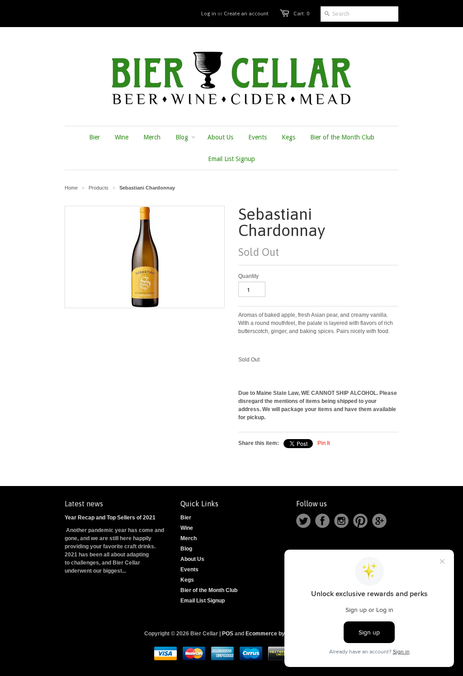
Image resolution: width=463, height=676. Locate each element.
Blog (186, 549)
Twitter (303, 521)
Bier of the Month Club (208, 590)
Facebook (322, 521)
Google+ (379, 521)
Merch (188, 538)
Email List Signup (202, 600)
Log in (208, 13)
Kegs (187, 580)
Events (189, 569)
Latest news (84, 504)
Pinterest (360, 521)
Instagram (341, 521)
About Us (192, 559)
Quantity (248, 276)
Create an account (246, 13)
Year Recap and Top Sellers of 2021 (110, 517)
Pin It (323, 443)
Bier (185, 517)
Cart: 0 (301, 13)
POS (227, 633)
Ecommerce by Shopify (276, 633)
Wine (186, 528)
